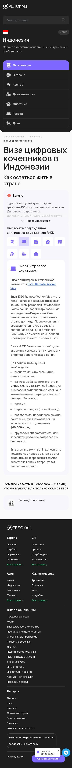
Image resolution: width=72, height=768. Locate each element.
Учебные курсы (16, 661)
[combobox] (36, 20)
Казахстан (38, 544)
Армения (37, 549)
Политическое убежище (21, 651)
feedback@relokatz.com (23, 744)
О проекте (13, 698)
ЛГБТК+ (11, 646)
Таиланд (12, 595)
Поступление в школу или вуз (24, 631)
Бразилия (37, 585)
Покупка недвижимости (21, 656)
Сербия (11, 549)
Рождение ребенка (18, 641)
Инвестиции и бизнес (19, 671)
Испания (12, 544)
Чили (34, 590)
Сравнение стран (17, 713)
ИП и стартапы (15, 666)
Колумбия (37, 595)
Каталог (19, 136)
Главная (7, 136)
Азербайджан (40, 554)
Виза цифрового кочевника (17, 140)
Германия (13, 559)
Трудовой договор (18, 616)
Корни (10, 621)
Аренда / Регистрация (20, 676)
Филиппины (13, 590)
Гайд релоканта (16, 718)
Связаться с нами (48, 758)
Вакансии (12, 723)
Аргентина (38, 580)
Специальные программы (22, 636)
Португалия (14, 554)
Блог (9, 703)
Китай (10, 580)
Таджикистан (39, 559)
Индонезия (34, 136)
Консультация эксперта (21, 728)
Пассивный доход (17, 681)
